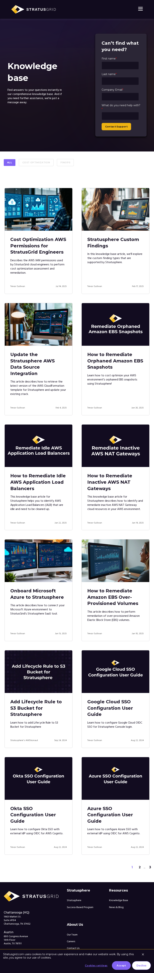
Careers (71, 941)
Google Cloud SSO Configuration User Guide (110, 708)
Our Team (72, 934)
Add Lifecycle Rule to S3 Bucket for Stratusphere (36, 708)
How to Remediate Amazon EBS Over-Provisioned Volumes (112, 597)
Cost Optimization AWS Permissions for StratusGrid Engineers (38, 246)
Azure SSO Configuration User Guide (110, 815)
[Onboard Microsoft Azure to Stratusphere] (38, 560)
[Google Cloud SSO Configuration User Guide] (115, 671)
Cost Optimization (36, 162)
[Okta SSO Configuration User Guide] (38, 778)
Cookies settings (96, 965)
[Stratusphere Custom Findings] (115, 209)
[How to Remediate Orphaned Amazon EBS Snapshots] (115, 324)
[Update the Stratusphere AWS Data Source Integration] (38, 324)
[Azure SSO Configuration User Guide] (115, 778)
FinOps (65, 162)
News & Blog (116, 907)
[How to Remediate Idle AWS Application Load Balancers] (38, 446)
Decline (141, 965)
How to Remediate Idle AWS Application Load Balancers (38, 482)
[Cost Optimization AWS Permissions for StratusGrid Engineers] (38, 209)
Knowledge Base (118, 900)
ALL (9, 162)
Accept (121, 965)
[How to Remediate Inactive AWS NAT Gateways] (115, 446)
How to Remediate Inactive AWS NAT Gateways (109, 482)
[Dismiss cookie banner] (143, 955)
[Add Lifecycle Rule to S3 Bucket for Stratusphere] (38, 671)
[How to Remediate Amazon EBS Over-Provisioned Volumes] (115, 560)
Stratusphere (74, 900)
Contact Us (73, 948)
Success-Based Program (80, 907)
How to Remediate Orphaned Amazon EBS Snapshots (115, 361)
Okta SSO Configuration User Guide (33, 815)
